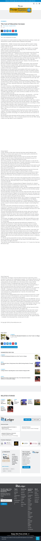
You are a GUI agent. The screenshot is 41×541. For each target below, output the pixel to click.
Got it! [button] (37, 538)
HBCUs (2, 362)
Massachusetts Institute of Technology (10, 435)
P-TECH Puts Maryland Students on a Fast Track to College (25, 335)
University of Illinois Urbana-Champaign (30, 428)
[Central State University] (16, 443)
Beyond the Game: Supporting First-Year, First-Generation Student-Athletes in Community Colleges (16, 378)
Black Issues (5, 25)
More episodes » (5, 466)
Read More (26, 467)
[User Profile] (34, 3)
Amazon (12, 468)
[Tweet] (10, 31)
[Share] (5, 31)
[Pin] (13, 31)
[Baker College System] (25, 443)
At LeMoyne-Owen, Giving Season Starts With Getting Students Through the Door (17, 364)
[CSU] (7, 443)
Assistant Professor (26, 427)
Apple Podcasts (6, 468)
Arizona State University (7, 429)
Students (3, 21)
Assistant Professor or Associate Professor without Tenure (9, 434)
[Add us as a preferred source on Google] (16, 31)
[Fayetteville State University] (34, 443)
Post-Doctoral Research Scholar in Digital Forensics (9, 427)
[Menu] (39, 3)
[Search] (37, 3)
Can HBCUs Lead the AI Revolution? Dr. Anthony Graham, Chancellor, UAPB (15, 460)
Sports (2, 376)
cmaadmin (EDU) (12, 25)
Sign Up (4, 503)
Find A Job (27, 419)
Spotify (4, 470)
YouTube (9, 470)
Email (2, 498)
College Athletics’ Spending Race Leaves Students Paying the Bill (15, 370)
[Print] (2, 31)
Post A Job (36, 419)
